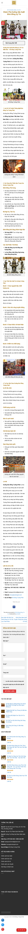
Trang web (5, 672)
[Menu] (2, 3)
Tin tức (19, 10)
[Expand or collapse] (23, 43)
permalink (18, 614)
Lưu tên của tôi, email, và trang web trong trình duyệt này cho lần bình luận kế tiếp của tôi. (13, 684)
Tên (4, 655)
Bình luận (6, 641)
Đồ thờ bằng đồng (11, 10)
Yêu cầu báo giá (21, 929)
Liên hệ (9, 742)
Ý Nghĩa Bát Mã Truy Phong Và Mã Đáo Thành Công (16, 711)
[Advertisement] (14, 799)
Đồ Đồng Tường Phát (17, 597)
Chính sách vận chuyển (7, 864)
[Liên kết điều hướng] (14, 2)
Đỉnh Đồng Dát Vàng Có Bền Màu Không (14, 726)
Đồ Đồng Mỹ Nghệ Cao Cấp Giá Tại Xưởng (15, 716)
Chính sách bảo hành (6, 856)
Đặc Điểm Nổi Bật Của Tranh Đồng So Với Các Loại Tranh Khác (7, 619)
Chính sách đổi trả (6, 861)
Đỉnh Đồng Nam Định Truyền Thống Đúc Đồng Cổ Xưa (20, 619)
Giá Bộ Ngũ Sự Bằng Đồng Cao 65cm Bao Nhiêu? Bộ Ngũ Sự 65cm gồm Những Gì (16, 705)
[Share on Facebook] (14, 607)
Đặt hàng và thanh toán (7, 867)
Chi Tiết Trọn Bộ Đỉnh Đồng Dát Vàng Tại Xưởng (15, 721)
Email (5, 664)
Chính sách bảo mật (6, 858)
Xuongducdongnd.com (16, 595)
